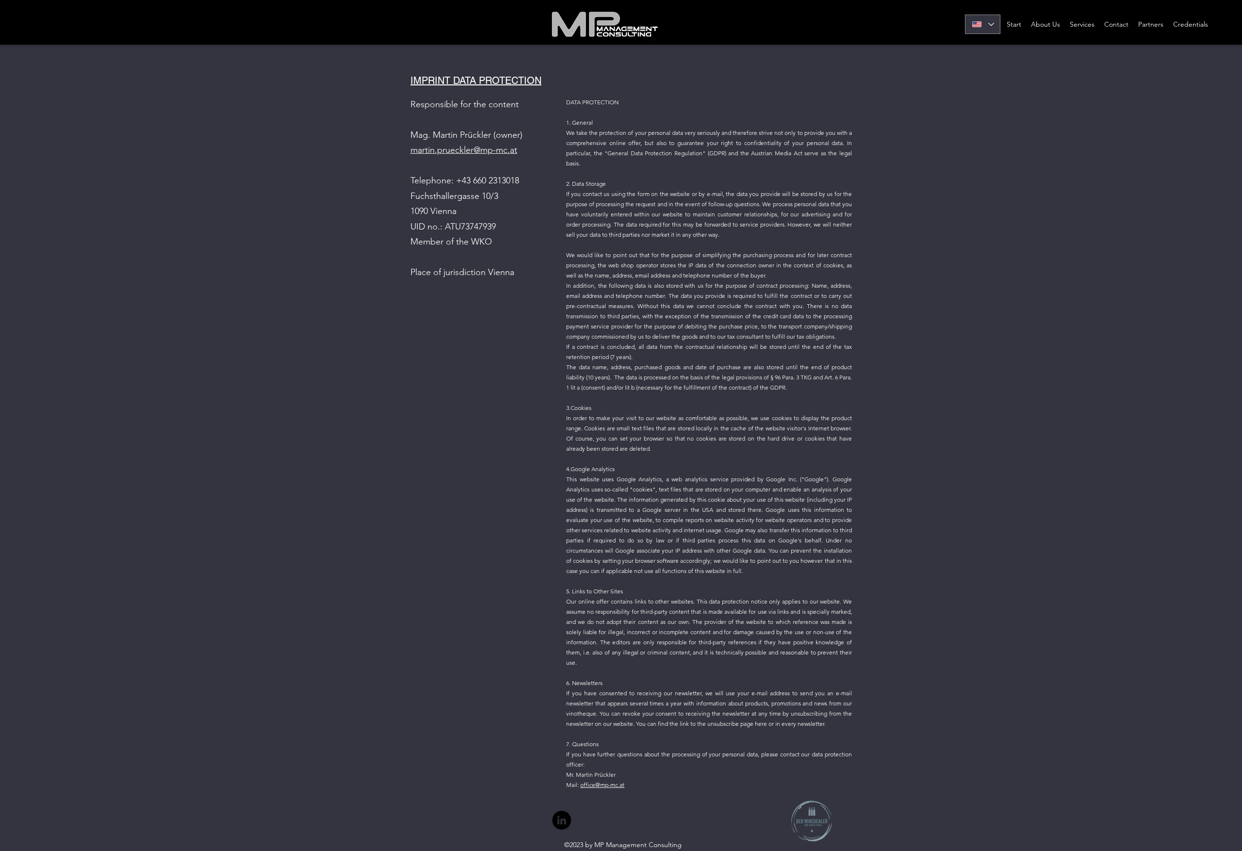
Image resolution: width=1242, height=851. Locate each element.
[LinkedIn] (561, 820)
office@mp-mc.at (602, 784)
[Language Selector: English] (982, 24)
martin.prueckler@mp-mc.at (463, 150)
